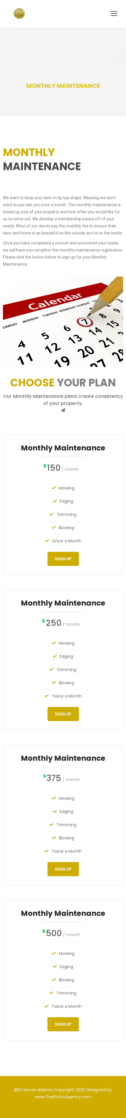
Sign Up (63, 559)
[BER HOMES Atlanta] (19, 13)
